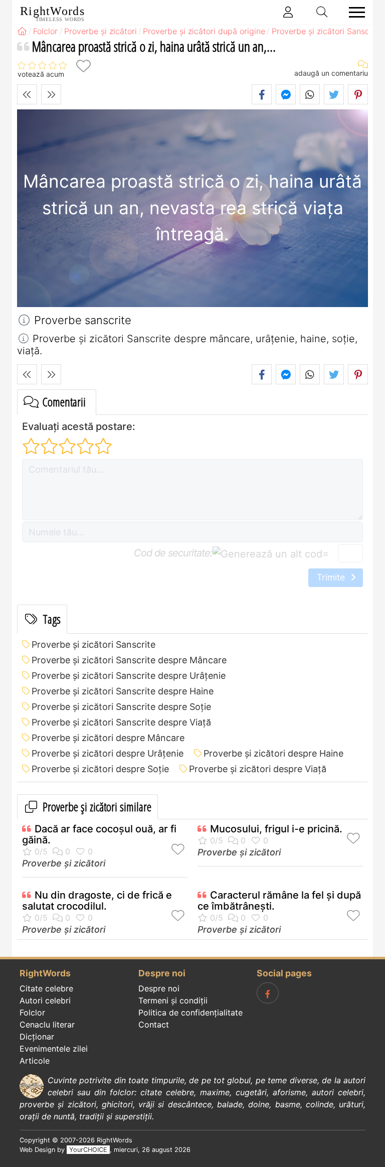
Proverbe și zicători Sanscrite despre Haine (123, 691)
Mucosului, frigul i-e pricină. (276, 828)
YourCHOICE (88, 1149)
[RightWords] (22, 31)
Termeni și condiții (173, 1000)
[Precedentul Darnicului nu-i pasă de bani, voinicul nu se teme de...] (27, 94)
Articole (35, 1061)
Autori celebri (45, 1000)
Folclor (32, 1012)
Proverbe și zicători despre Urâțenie (107, 753)
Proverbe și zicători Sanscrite (93, 644)
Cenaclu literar (47, 1024)
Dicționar (37, 1037)
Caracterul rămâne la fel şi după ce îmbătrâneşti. (279, 901)
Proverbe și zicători (63, 863)
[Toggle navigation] (354, 12)
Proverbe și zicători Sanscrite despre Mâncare (129, 660)
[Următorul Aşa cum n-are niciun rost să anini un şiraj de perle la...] (51, 94)
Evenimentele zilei (54, 1049)
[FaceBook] (268, 992)
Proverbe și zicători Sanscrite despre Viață (121, 722)
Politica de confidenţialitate (190, 1012)
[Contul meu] (288, 12)
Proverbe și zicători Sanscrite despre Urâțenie (129, 675)
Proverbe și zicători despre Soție (100, 769)
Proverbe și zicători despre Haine (273, 753)
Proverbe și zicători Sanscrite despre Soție (121, 706)
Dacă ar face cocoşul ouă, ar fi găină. (99, 834)
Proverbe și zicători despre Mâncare (108, 738)
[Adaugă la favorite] (83, 66)
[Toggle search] (322, 12)
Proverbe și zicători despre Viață (257, 769)
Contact (153, 1024)
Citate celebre (46, 988)
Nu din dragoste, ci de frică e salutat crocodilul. (97, 901)
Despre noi (158, 988)
